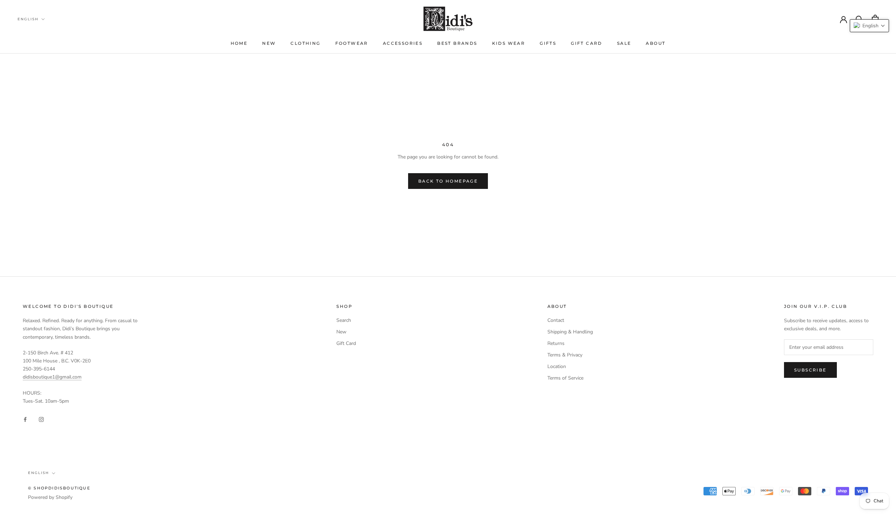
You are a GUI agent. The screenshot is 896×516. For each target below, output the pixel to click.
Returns (556, 343)
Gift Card (586, 43)
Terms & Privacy (564, 355)
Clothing (305, 43)
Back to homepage (448, 181)
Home (239, 43)
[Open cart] (875, 19)
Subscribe (810, 370)
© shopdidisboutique (59, 488)
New (269, 43)
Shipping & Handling (570, 331)
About (655, 43)
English (28, 19)
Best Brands (457, 43)
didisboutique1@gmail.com (52, 377)
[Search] (859, 18)
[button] (869, 26)
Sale (624, 43)
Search (343, 320)
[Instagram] (41, 419)
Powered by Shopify (50, 497)
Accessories (402, 43)
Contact (555, 320)
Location (556, 366)
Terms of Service (565, 378)
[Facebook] (25, 419)
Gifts (548, 43)
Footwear (351, 43)
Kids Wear (508, 43)
